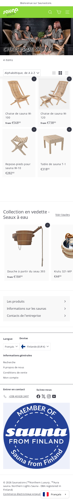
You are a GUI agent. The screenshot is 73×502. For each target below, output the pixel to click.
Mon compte (10, 377)
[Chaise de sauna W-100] (19, 102)
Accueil (7, 43)
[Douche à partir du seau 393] (26, 253)
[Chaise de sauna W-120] (54, 102)
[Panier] (58, 12)
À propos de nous (13, 367)
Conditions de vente (15, 372)
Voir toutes (62, 214)
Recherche (9, 362)
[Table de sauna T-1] (54, 151)
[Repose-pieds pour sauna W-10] (19, 153)
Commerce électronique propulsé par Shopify (30, 494)
